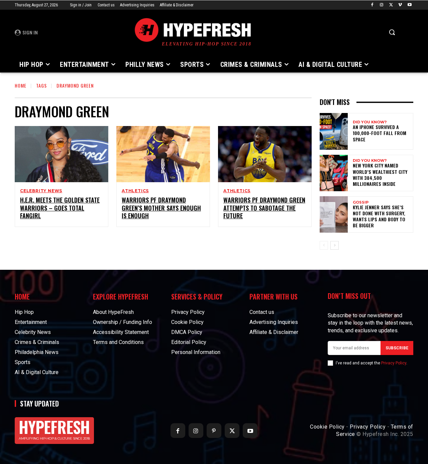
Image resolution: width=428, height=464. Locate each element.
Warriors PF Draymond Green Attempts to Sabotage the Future (264, 208)
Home (20, 85)
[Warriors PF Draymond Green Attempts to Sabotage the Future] (265, 154)
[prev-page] (324, 245)
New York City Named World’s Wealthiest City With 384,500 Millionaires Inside (380, 174)
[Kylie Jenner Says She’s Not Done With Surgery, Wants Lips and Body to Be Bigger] (334, 214)
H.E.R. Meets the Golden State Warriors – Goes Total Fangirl (60, 208)
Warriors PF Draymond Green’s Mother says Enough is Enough (161, 208)
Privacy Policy (393, 363)
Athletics (135, 191)
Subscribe (397, 348)
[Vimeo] (400, 5)
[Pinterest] (214, 430)
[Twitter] (391, 5)
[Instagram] (382, 5)
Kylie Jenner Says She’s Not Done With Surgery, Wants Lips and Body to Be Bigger (379, 216)
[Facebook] (372, 5)
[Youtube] (409, 5)
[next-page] (334, 245)
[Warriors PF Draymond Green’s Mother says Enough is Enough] (163, 154)
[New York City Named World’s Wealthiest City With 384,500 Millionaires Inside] (334, 173)
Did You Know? (370, 122)
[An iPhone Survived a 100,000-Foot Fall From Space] (334, 131)
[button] (392, 32)
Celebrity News (41, 191)
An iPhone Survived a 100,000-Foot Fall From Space (379, 132)
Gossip (360, 202)
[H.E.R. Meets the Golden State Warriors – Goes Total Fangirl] (61, 154)
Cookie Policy (327, 427)
